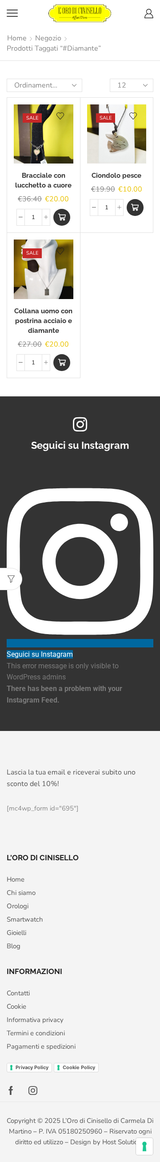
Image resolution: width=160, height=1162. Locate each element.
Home (17, 38)
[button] (61, 217)
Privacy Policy (32, 1067)
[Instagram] (32, 1090)
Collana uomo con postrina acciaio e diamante (43, 320)
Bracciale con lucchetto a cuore (43, 180)
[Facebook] (11, 1090)
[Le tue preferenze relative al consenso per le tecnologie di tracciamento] (144, 1146)
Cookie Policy (79, 1067)
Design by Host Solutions (107, 1142)
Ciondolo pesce (116, 175)
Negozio (48, 38)
